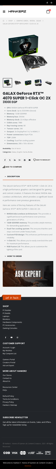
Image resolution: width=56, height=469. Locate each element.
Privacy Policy (8, 402)
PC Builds (6, 313)
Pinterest (24, 160)
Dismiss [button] (28, 466)
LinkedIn (15, 160)
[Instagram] (51, 2)
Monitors (6, 319)
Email (29, 160)
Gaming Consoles (10, 328)
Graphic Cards (22, 152)
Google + (20, 160)
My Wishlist (7, 350)
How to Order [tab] (14, 256)
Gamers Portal (9, 359)
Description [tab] (13, 176)
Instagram (17, 337)
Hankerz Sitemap (10, 405)
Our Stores (7, 375)
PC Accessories (9, 325)
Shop (6, 306)
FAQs (5, 390)
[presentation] (6, 52)
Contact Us (7, 378)
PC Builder (7, 310)
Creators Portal (9, 362)
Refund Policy (8, 396)
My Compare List (9, 353)
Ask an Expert (8, 365)
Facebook (5, 160)
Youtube (11, 337)
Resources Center (10, 387)
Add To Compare (13, 167)
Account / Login (9, 347)
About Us (6, 381)
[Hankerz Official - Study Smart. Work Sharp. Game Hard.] (17, 11)
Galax (14, 152)
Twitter (10, 160)
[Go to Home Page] (4, 20)
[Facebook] (47, 2)
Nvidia (30, 152)
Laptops (6, 316)
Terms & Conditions (11, 399)
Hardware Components (12, 322)
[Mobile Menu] (5, 11)
